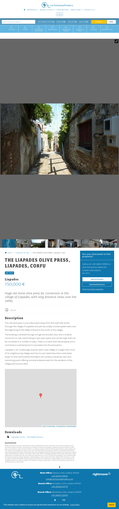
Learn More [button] (75, 505)
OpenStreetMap (71, 426)
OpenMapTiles (61, 426)
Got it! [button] (111, 505)
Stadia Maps (51, 426)
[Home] (24, 9)
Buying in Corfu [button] (47, 9)
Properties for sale (22, 253)
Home (9, 253)
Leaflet (44, 426)
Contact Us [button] (89, 9)
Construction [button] (62, 9)
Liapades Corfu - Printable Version (27, 437)
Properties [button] (32, 9)
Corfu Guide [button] (75, 9)
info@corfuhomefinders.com (59, 479)
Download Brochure (97, 284)
